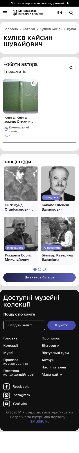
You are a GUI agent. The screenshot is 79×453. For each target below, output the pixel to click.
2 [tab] (39, 269)
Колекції (10, 345)
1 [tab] (35, 269)
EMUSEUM (39, 421)
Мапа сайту (52, 374)
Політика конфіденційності (18, 372)
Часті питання (54, 367)
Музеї (8, 353)
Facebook (21, 386)
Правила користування (15, 361)
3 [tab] (44, 269)
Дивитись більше (39, 277)
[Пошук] (71, 67)
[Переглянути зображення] (34, 83)
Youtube (20, 403)
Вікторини (50, 345)
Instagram (21, 395)
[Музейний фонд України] (27, 13)
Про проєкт (52, 338)
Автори (48, 360)
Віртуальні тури (55, 353)
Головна (10, 338)
